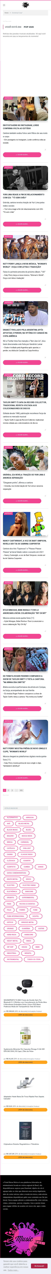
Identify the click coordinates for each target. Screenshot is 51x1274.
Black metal (24, 823)
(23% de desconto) (25, 1157)
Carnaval (25, 842)
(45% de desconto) (25, 1110)
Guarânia (26, 928)
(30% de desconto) (25, 1062)
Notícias (8, 98)
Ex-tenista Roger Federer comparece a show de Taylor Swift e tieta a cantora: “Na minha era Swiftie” (23, 679)
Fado (9, 904)
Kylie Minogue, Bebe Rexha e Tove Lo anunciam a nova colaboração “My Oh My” (24, 611)
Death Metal (12, 879)
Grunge (10, 928)
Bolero (10, 836)
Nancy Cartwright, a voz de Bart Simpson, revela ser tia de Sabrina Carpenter (24, 542)
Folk (9, 910)
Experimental (28, 898)
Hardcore (28, 935)
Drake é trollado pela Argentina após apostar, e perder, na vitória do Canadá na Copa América (25, 333)
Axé (8, 823)
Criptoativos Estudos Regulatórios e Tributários (21, 1144)
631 (21, 790)
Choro (10, 854)
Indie (37, 947)
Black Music (12, 830)
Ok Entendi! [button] (39, 1266)
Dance (40, 867)
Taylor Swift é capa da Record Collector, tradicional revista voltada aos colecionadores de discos (24, 405)
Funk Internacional (15, 916)
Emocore (29, 891)
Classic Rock (26, 854)
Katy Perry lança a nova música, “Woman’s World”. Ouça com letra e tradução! (25, 265)
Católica (11, 848)
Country (27, 861)
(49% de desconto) (25, 1015)
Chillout (27, 848)
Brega (9, 842)
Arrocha (30, 817)
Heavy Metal (12, 941)
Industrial (11, 953)
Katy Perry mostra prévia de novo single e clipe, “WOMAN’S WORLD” (25, 750)
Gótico (10, 922)
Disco (28, 879)
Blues (28, 830)
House (24, 947)
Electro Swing (29, 885)
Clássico (11, 861)
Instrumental (13, 959)
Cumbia (27, 867)
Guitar (41, 928)
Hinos (28, 941)
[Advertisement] (25, 66)
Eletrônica (12, 891)
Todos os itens (34, 959)
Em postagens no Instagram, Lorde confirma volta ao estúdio (21, 127)
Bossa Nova (27, 836)
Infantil (28, 953)
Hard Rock (11, 935)
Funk (35, 910)
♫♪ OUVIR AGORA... (22, 155)
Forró (22, 910)
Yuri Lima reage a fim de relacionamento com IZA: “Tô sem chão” (23, 196)
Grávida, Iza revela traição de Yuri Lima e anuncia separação (24, 476)
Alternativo (12, 817)
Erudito (10, 898)
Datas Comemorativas (16, 873)
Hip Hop (10, 947)
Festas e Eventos (27, 904)
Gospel (35, 916)
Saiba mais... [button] (13, 1270)
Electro (10, 885)
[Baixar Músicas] (25, 5)
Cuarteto (11, 867)
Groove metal (27, 922)
